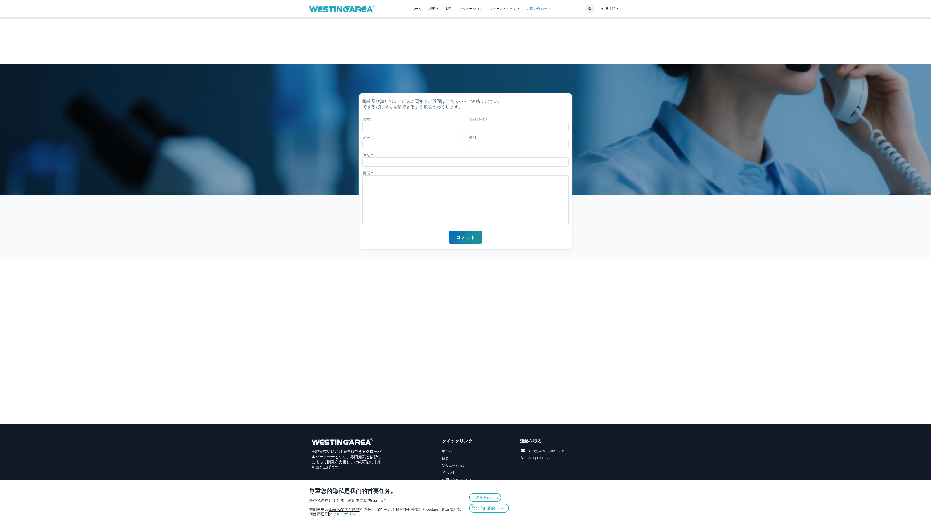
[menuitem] (416, 9)
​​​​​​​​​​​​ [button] (465, 237)
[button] (590, 9)
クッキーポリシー (344, 514)
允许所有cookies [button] (485, 497)
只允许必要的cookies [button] (489, 508)
